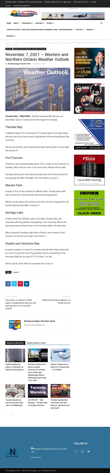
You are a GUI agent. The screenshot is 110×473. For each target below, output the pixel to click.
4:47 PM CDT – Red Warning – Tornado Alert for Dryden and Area (37, 402)
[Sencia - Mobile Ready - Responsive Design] (89, 170)
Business (10, 36)
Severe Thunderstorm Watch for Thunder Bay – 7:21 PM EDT (60, 367)
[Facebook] (8, 283)
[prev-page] (7, 413)
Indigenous (26, 23)
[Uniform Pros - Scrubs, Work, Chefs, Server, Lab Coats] (89, 203)
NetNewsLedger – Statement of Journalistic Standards (23, 2)
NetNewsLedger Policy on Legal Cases (58, 2)
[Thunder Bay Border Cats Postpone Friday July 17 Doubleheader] (15, 391)
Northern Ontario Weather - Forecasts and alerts (39, 43)
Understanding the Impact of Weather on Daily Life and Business (14, 367)
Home (9, 23)
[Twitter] (14, 283)
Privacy (93, 2)
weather (16, 272)
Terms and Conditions (81, 2)
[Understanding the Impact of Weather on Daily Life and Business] (15, 355)
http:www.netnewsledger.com (34, 325)
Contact (8, 6)
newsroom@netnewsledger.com (45, 460)
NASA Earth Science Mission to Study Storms (56, 301)
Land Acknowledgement (21, 6)
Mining (90, 30)
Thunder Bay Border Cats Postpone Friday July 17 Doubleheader (14, 402)
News (15, 23)
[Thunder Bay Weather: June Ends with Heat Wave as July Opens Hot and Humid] (60, 391)
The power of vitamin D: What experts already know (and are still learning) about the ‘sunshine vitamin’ (20, 304)
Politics (79, 30)
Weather (39, 23)
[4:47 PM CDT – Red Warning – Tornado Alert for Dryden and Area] (38, 391)
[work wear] (89, 98)
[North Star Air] (73, 16)
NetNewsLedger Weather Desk (19, 64)
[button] (101, 23)
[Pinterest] (20, 283)
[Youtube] (88, 452)
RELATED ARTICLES (15, 343)
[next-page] (11, 413)
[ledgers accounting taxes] (89, 134)
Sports (49, 23)
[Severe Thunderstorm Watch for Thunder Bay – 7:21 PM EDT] (60, 355)
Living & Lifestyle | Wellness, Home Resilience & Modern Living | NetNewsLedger (39, 30)
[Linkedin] (26, 283)
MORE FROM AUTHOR (36, 343)
